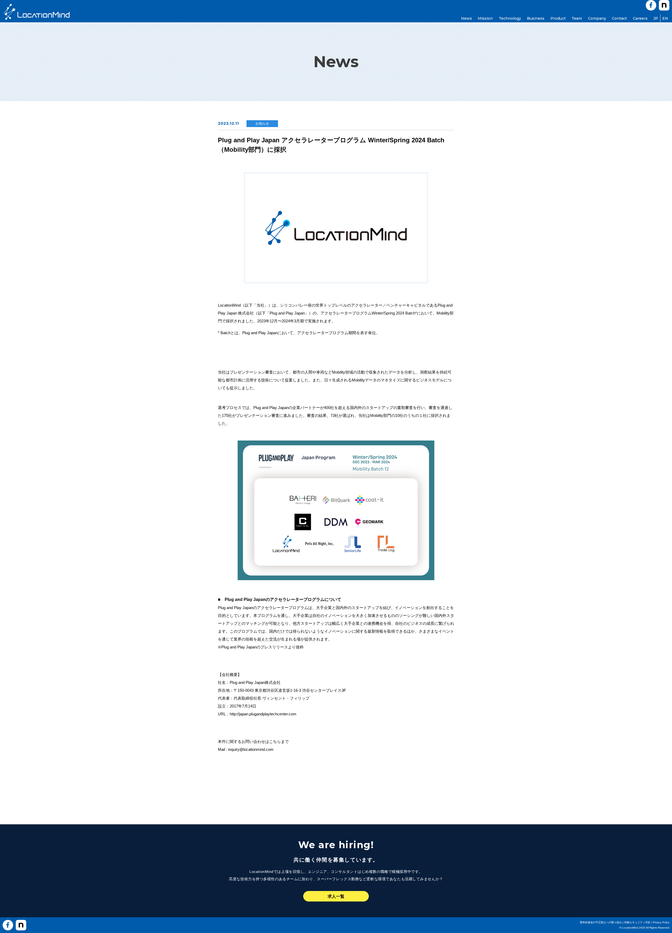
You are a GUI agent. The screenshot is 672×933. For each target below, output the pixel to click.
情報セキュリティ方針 (637, 922)
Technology (510, 18)
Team (576, 18)
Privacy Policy (661, 922)
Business (535, 18)
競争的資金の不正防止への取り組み (601, 922)
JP (655, 18)
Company (597, 18)
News (466, 18)
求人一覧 (336, 896)
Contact (619, 18)
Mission (485, 18)
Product (558, 18)
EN (665, 18)
